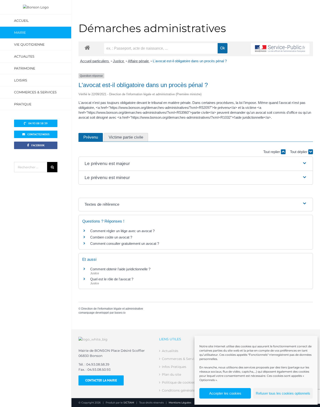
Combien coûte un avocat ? (111, 237)
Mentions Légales (180, 402)
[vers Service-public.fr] (280, 49)
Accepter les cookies (225, 393)
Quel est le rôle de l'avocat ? (111, 279)
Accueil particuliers (95, 61)
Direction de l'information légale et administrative (112, 308)
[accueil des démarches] (87, 47)
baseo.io (120, 312)
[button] (195, 164)
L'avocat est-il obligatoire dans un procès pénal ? (190, 61)
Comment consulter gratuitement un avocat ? (124, 244)
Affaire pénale (139, 61)
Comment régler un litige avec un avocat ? (122, 231)
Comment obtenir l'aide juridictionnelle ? (120, 269)
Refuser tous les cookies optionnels (283, 393)
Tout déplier (299, 152)
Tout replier (272, 152)
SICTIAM (128, 402)
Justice (119, 61)
